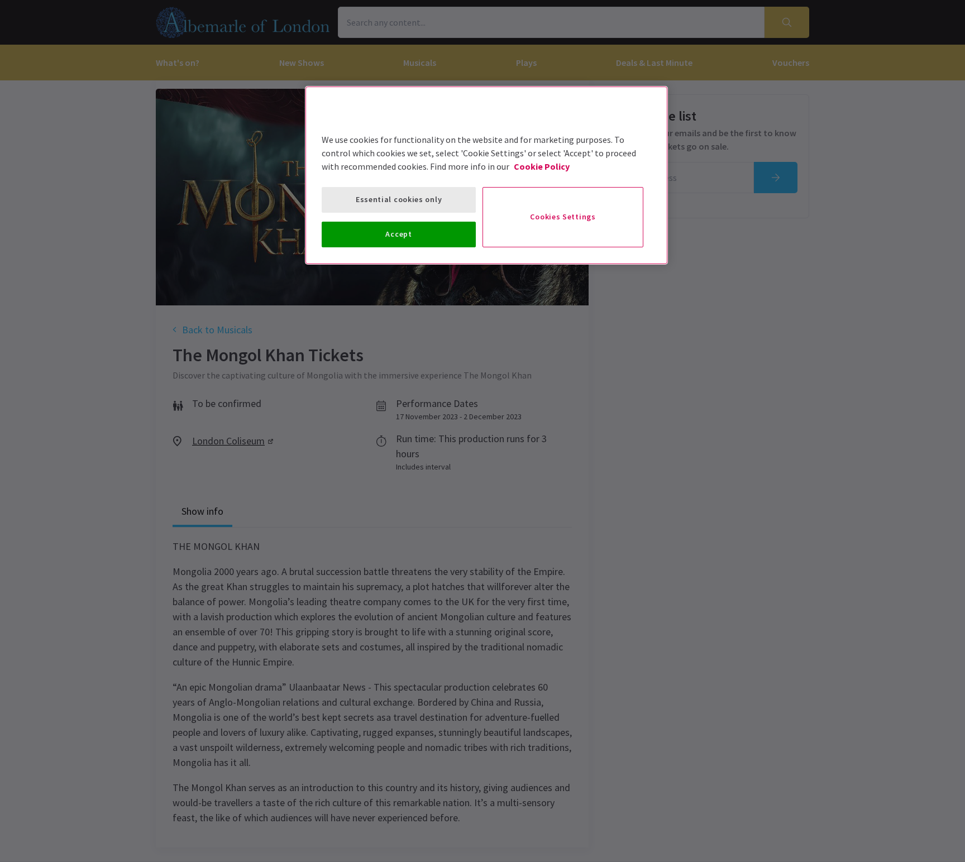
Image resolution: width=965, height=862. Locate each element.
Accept (398, 234)
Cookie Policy (542, 166)
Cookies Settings (562, 217)
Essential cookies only (399, 199)
